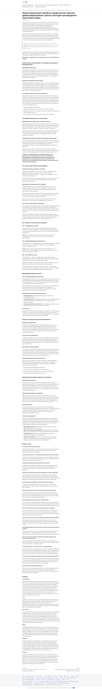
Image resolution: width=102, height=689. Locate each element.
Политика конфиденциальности (28, 679)
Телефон (36, 681)
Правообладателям (51, 679)
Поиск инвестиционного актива (28, 677)
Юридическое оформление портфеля (59, 681)
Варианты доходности (29, 676)
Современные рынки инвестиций (29, 22)
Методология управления (39, 5)
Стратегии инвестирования (27, 681)
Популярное (43, 679)
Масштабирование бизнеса (28, 6)
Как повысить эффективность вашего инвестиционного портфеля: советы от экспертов (67, 669)
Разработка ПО (60, 684)
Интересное (55, 676)
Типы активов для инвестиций (45, 681)
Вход (45, 676)
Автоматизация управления (65, 5)
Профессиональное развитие (52, 5)
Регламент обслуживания (50, 684)
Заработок (49, 676)
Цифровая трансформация (27, 5)
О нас (68, 676)
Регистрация (58, 679)
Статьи (67, 679)
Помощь (38, 679)
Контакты (60, 676)
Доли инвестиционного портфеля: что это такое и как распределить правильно (34, 669)
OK (73, 687)
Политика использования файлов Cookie (68, 677)
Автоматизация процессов (39, 684)
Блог (23, 676)
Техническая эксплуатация (40, 6)
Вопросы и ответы (39, 676)
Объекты (72, 676)
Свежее (63, 679)
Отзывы (77, 676)
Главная (23, 10)
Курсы (65, 676)
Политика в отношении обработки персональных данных (47, 677)
